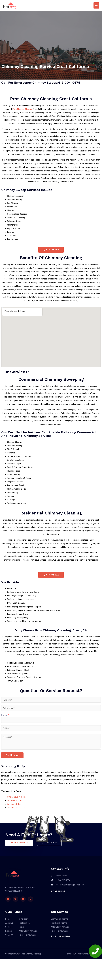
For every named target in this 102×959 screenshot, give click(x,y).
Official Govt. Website (16, 797)
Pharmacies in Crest (16, 807)
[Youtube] (23, 899)
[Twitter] (15, 899)
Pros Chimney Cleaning (22, 109)
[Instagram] (30, 899)
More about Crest (14, 800)
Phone (5, 715)
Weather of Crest (14, 804)
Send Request (12, 755)
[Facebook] (8, 899)
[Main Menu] (96, 5)
